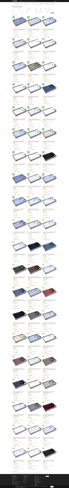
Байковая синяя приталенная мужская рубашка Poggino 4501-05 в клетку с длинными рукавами (18, 392)
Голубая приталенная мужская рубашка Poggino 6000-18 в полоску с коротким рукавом (33, 210)
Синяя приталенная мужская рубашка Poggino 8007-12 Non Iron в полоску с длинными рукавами (19, 187)
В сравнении (47, 3)
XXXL (20, 101)
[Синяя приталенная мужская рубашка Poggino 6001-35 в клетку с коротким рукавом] (19, 21)
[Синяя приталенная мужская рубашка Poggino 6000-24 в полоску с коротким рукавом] (19, 224)
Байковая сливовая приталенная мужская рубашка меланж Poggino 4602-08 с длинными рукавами (34, 278)
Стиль (36, 3)
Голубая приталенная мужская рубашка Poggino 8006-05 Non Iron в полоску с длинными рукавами (18, 415)
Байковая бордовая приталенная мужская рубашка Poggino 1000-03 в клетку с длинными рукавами (49, 392)
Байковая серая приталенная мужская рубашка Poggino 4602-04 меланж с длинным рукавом (34, 323)
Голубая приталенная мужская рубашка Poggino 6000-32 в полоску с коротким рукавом (48, 210)
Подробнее (18, 36)
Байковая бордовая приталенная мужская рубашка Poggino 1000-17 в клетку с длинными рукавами (19, 369)
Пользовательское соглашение (16, 481)
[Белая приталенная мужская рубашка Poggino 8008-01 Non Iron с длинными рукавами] (34, 178)
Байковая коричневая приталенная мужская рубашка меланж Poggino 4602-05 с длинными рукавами (49, 369)
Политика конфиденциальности (16, 482)
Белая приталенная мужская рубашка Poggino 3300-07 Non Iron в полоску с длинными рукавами (34, 461)
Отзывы (24, 482)
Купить (14, 36)
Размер (25, 3)
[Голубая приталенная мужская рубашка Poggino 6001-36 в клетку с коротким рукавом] (19, 66)
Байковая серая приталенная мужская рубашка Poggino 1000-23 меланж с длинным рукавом (34, 415)
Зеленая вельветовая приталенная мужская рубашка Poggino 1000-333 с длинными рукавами (19, 278)
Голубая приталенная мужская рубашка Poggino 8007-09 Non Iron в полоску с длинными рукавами (48, 278)
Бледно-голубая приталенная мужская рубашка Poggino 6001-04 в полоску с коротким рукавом (18, 52)
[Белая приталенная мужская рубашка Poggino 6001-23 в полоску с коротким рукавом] (19, 156)
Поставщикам (14, 483)
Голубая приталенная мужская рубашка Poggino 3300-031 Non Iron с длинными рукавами (48, 438)
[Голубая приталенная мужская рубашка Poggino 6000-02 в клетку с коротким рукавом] (19, 246)
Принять (52, 486)
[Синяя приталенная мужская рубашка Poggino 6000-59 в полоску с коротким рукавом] (49, 224)
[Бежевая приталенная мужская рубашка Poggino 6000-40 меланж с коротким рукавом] (19, 111)
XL (16, 33)
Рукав (33, 3)
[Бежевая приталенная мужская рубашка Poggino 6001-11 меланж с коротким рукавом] (49, 133)
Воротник (40, 3)
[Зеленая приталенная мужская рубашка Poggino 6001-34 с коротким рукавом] (34, 66)
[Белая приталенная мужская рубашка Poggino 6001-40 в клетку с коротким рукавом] (49, 66)
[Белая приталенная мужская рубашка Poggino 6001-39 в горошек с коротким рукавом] (34, 156)
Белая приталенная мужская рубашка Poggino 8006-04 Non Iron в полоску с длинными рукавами (49, 323)
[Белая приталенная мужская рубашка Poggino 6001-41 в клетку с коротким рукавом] (34, 43)
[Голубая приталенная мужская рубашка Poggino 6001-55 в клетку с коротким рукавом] (34, 111)
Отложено (53, 3)
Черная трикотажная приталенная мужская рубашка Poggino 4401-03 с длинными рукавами (19, 323)
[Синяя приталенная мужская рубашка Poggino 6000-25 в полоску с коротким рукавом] (34, 224)
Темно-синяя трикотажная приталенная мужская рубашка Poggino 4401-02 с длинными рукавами (33, 255)
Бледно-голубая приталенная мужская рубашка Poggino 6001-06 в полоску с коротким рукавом (33, 97)
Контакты (25, 479)
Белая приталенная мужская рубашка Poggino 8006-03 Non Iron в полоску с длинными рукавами (34, 392)
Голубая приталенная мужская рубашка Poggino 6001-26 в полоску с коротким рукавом (18, 142)
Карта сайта (25, 483)
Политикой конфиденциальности (36, 486)
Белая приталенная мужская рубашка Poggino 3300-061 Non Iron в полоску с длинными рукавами (19, 438)
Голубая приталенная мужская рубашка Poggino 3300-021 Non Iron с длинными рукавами (18, 461)
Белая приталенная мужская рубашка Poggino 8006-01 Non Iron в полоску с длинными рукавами (34, 369)
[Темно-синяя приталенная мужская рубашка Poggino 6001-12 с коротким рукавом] (49, 156)
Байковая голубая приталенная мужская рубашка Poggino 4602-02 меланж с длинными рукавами (34, 346)
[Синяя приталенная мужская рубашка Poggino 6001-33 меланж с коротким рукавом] (49, 88)
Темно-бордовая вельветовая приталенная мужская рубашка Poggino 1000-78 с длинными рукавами (49, 415)
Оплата (13, 480)
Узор (29, 3)
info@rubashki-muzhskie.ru (39, 481)
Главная (13, 7)
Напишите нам (25, 480)
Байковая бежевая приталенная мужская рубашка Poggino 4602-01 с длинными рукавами (19, 346)
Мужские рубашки (17, 3)
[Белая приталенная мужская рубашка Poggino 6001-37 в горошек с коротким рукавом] (49, 111)
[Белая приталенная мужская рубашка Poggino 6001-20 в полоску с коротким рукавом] (49, 43)
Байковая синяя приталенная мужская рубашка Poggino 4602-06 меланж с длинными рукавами (19, 300)
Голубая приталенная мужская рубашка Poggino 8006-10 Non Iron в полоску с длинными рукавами (48, 346)
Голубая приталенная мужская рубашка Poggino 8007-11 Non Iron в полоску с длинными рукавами (18, 210)
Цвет (21, 3)
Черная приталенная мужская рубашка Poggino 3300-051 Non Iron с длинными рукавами (48, 461)
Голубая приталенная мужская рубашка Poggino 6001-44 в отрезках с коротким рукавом (33, 142)
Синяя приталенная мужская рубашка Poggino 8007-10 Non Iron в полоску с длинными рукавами (34, 300)
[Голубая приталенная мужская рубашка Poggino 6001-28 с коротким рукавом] (49, 21)
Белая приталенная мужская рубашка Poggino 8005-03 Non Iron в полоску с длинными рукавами (34, 438)
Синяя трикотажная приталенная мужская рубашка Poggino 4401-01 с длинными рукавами (49, 255)
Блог (24, 481)
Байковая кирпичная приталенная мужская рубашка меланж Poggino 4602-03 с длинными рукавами (49, 300)
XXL (18, 33)
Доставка (13, 479)
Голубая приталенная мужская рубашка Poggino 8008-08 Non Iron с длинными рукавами (48, 187)
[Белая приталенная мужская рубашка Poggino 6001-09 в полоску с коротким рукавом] (34, 21)
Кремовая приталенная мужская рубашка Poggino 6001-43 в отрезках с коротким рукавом (19, 97)
